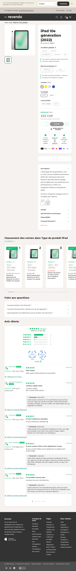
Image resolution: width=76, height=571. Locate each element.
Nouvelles (35, 529)
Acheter (49, 522)
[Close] (71, 3)
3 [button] (38, 501)
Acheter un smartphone (50, 526)
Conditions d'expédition (64, 541)
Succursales (61, 10)
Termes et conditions (48, 564)
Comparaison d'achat (36, 545)
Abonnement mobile (50, 553)
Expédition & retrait (64, 533)
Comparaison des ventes (36, 550)
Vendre (48, 542)
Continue (63, 4)
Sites (33, 531)
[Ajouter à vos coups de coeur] (67, 124)
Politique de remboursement (65, 546)
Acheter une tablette (50, 531)
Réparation (50, 544)
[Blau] (53, 86)
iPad (6, 23)
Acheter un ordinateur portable (50, 537)
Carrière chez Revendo (36, 538)
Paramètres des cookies (62, 564)
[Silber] (42, 86)
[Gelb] (46, 86)
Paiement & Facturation (64, 528)
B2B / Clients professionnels (51, 548)
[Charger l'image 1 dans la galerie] (7, 59)
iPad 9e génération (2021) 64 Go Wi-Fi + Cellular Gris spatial (33, 277)
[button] (6, 17)
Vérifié (37, 361)
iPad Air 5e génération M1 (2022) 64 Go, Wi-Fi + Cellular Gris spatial (13, 278)
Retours (63, 537)
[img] (30, 368)
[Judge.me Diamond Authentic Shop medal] (32, 354)
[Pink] (49, 86)
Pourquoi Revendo (35, 525)
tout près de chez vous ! (26, 10)
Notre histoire (36, 534)
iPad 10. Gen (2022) (20, 23)
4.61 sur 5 (43, 329)
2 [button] (35, 501)
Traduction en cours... (14, 377)
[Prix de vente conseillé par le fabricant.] (58, 119)
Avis (33, 541)
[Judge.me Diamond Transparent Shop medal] (42, 354)
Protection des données (23, 564)
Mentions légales (36, 564)
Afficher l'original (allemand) (17, 410)
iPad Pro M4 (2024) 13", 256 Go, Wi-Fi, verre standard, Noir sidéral (54, 275)
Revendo (11, 564)
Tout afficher (9, 241)
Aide (70, 10)
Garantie (63, 525)
